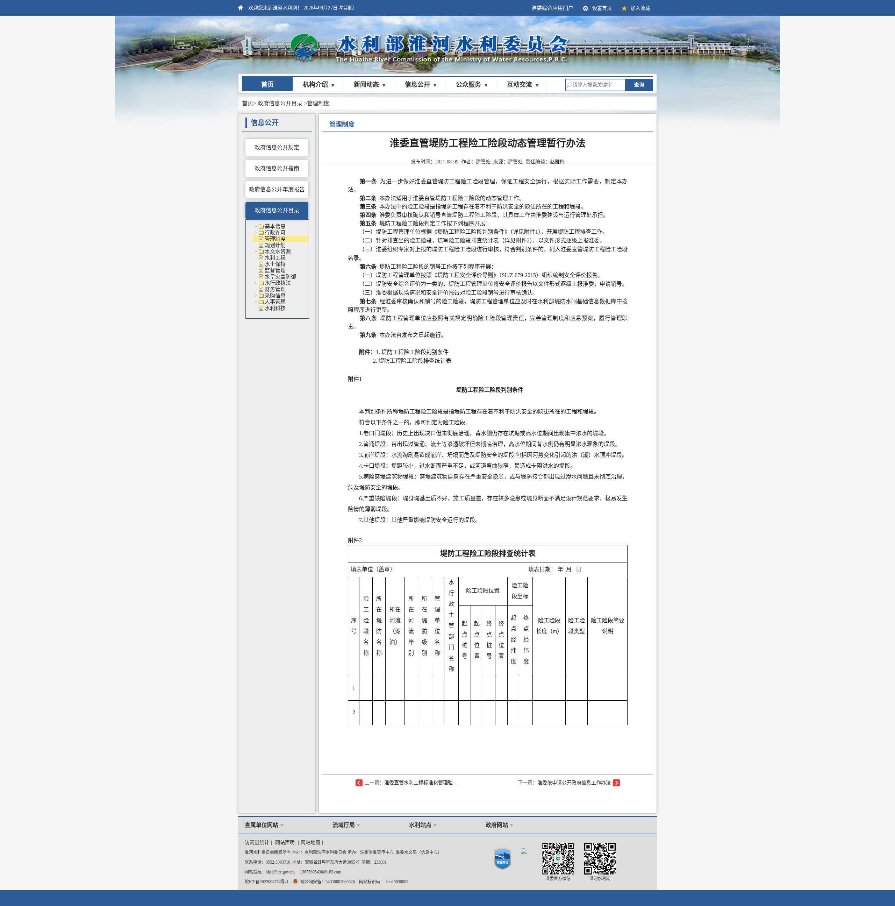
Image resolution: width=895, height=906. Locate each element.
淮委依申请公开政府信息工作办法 (574, 782)
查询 (639, 84)
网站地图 (310, 842)
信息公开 (417, 84)
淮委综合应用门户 (552, 8)
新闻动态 (366, 84)
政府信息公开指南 (277, 168)
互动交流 (519, 84)
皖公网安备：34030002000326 (326, 881)
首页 (267, 84)
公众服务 (468, 84)
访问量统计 (257, 842)
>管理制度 (316, 103)
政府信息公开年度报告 (277, 189)
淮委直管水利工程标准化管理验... (420, 782)
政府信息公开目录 (280, 103)
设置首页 (602, 8)
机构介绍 (315, 84)
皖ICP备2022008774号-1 (266, 881)
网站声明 (285, 842)
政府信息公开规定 (277, 147)
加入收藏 (640, 8)
